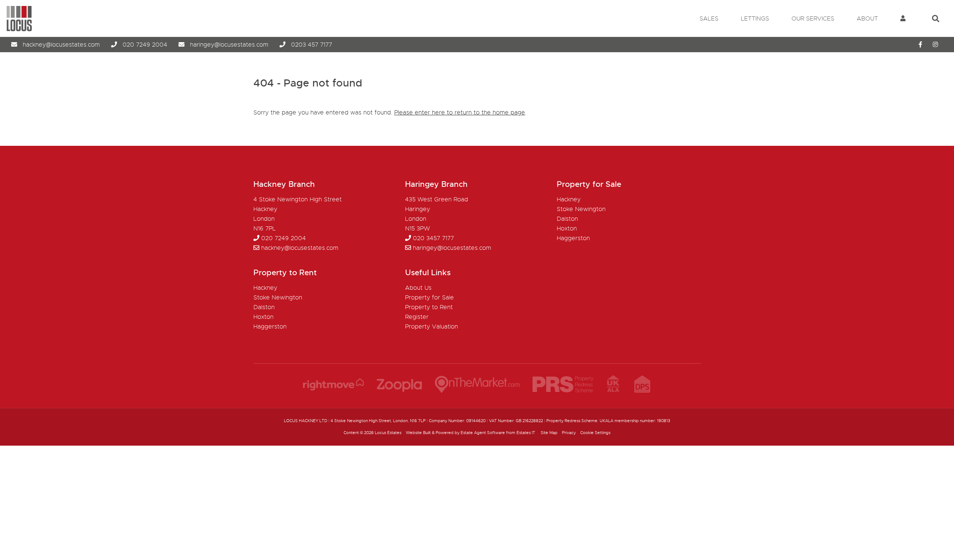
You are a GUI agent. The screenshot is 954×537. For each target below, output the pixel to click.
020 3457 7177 (433, 238)
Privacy (569, 432)
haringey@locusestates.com (229, 44)
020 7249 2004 (145, 44)
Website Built (418, 432)
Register (417, 317)
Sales (708, 18)
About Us (418, 288)
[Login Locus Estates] (903, 18)
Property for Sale (429, 297)
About (867, 18)
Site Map (549, 432)
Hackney (569, 199)
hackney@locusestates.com (61, 44)
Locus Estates (388, 432)
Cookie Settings (595, 432)
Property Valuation (431, 326)
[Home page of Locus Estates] (16, 30)
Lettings (755, 18)
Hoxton (567, 228)
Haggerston (573, 238)
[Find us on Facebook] (920, 44)
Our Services (813, 18)
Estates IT (526, 432)
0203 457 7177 (311, 44)
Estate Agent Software (483, 432)
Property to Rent (429, 307)
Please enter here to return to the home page (459, 112)
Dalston (567, 219)
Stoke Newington (581, 209)
